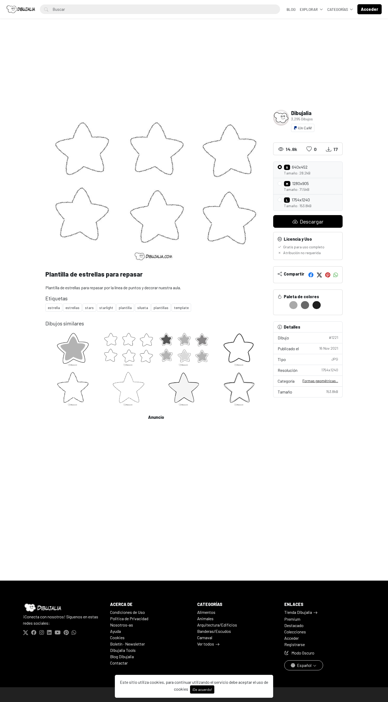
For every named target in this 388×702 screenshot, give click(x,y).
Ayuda (115, 631)
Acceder (291, 638)
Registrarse (294, 644)
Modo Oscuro (302, 652)
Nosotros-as (121, 624)
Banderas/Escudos (214, 631)
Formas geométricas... (320, 380)
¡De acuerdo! (202, 689)
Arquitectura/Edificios (217, 624)
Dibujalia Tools (123, 650)
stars (89, 307)
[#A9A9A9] (293, 305)
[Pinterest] (327, 275)
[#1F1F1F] (317, 305)
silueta (142, 307)
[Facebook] (311, 275)
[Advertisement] (194, 70)
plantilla (125, 307)
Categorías (338, 9)
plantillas (161, 307)
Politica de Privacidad (129, 618)
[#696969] (305, 305)
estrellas (72, 307)
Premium (292, 619)
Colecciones (295, 631)
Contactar (119, 662)
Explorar (309, 9)
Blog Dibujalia (122, 656)
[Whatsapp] (335, 275)
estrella (54, 307)
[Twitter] (319, 275)
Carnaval (204, 637)
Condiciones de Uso (127, 612)
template (181, 307)
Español (304, 665)
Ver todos (205, 643)
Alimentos (206, 612)
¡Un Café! (304, 128)
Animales (205, 618)
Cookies (117, 637)
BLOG (291, 9)
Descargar (311, 221)
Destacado (294, 625)
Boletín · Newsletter (127, 643)
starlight (106, 307)
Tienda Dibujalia (298, 612)
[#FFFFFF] (282, 305)
